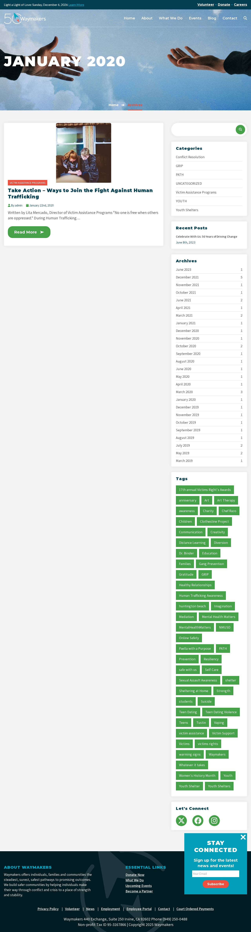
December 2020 (187, 331)
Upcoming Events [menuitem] (139, 885)
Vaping (219, 722)
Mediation (186, 616)
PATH (180, 174)
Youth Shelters (187, 210)
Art (207, 500)
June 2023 (183, 270)
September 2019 (188, 430)
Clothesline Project (214, 521)
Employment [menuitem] (110, 909)
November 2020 (187, 338)
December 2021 (187, 277)
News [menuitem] (90, 909)
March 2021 (184, 315)
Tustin (201, 722)
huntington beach (192, 606)
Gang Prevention (211, 563)
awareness (187, 511)
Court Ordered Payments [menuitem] (195, 909)
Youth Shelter (189, 786)
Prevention (187, 659)
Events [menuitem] (195, 18)
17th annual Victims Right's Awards (205, 489)
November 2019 (187, 415)
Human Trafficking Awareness (201, 595)
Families (185, 563)
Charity (208, 511)
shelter (230, 680)
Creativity (218, 532)
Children (185, 521)
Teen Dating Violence (221, 712)
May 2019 (182, 453)
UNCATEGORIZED (189, 183)
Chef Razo (229, 511)
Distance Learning (192, 542)
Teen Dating (188, 712)
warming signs (190, 754)
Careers (240, 4)
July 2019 (183, 445)
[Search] (240, 129)
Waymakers (217, 754)
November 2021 (187, 285)
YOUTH (181, 201)
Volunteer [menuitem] (72, 909)
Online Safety (189, 638)
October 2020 (186, 346)
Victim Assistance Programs (27, 182)
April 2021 (183, 308)
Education (209, 553)
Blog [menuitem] (212, 18)
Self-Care (211, 669)
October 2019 (186, 422)
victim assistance (191, 733)
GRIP (179, 166)
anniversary (187, 500)
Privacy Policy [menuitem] (48, 909)
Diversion (221, 542)
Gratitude (186, 574)
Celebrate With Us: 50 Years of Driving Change (206, 237)
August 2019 (185, 438)
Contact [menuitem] (230, 18)
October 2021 (186, 292)
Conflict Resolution (190, 157)
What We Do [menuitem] (171, 18)
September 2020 (188, 354)
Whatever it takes (192, 765)
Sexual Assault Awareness (198, 680)
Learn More (76, 4)
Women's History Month (197, 775)
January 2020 (186, 400)
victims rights (208, 743)
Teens (183, 722)
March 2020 (184, 392)
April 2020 (183, 384)
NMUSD (224, 627)
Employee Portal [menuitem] (139, 909)
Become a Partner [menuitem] (139, 891)
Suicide (206, 701)
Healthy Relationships (195, 585)
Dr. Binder (186, 553)
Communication (190, 532)
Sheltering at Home (193, 691)
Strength (223, 691)
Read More (25, 232)
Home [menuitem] (129, 18)
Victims (184, 743)
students (186, 701)
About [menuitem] (147, 18)
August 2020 (185, 361)
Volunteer (205, 4)
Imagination (223, 606)
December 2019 (187, 407)
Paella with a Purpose (195, 648)
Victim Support (223, 733)
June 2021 (183, 300)
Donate (224, 4)
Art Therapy (226, 500)
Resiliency (211, 659)
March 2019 (184, 461)
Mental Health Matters (218, 616)
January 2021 (186, 323)
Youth (228, 775)
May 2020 (182, 377)
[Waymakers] (25, 18)
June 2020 (183, 369)
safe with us (188, 669)
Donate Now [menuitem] (135, 874)
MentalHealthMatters (195, 627)
